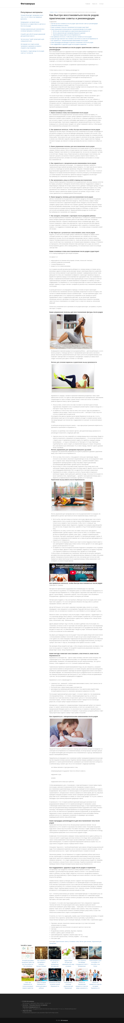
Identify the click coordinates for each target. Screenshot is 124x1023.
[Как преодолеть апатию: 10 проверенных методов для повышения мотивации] (55, 958)
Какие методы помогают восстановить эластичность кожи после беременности (74, 38)
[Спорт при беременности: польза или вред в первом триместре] (28, 980)
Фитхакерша (28, 3)
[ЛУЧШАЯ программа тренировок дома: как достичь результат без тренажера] (28, 958)
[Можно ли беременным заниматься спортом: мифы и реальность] (81, 980)
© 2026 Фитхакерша (28, 1001)
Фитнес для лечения (85, 941)
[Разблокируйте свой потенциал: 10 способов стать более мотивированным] (95, 958)
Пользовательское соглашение (38, 1005)
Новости (94, 4)
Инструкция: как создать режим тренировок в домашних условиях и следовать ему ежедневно (31, 46)
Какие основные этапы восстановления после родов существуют (70, 27)
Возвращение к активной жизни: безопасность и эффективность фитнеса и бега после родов (33, 24)
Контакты (25, 1005)
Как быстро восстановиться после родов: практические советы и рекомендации (74, 23)
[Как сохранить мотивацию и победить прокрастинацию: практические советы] (41, 958)
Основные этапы (74, 941)
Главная (87, 4)
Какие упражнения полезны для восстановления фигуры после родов (71, 29)
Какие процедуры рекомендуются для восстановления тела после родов (72, 42)
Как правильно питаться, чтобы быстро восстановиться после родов (71, 37)
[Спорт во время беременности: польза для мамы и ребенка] (41, 980)
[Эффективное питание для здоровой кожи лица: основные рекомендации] (68, 958)
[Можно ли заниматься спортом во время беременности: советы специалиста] (95, 980)
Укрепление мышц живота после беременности (66, 35)
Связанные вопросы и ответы (59, 25)
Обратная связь (27, 1011)
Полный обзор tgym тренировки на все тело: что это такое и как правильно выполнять (32, 17)
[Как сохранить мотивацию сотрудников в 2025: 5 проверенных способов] (81, 958)
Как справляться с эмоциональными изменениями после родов (69, 40)
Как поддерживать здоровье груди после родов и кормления (68, 44)
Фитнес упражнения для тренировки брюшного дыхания (69, 33)
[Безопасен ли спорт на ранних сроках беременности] (55, 980)
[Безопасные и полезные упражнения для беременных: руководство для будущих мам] (68, 980)
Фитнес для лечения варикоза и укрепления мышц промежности (71, 31)
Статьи (101, 4)
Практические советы (62, 941)
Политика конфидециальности (31, 1007)
